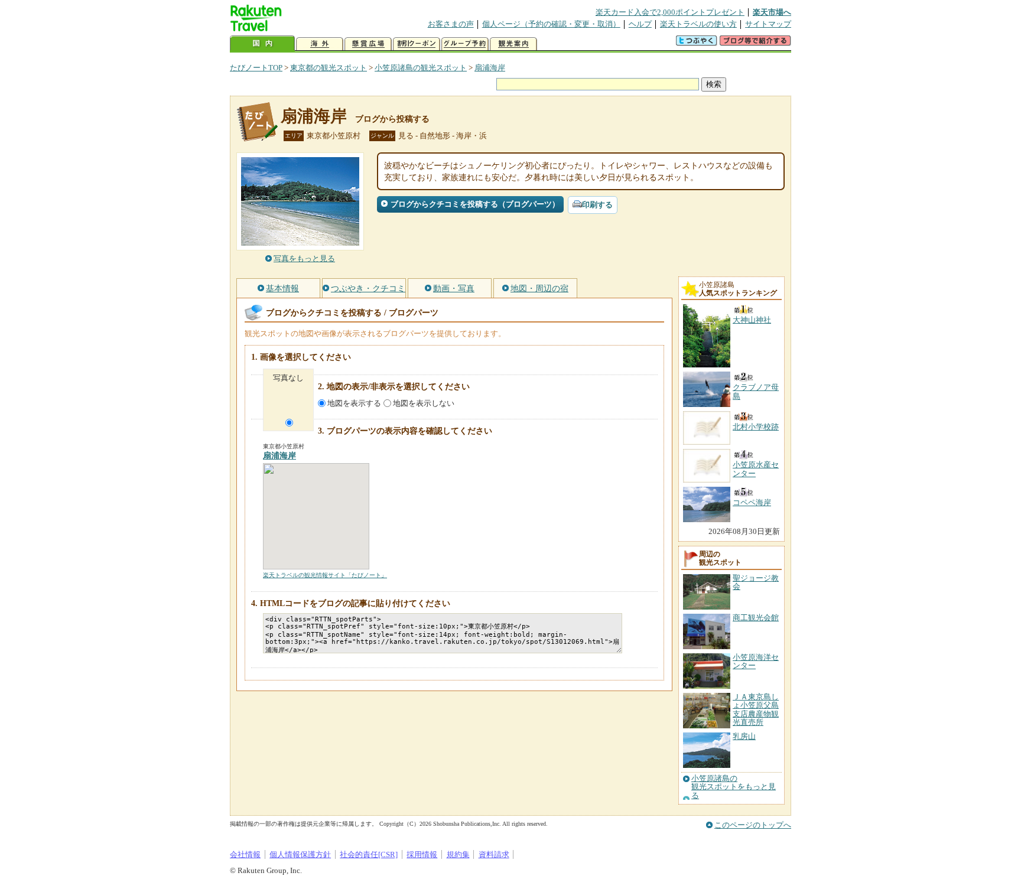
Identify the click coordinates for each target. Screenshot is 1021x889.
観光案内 (513, 44)
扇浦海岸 (489, 67)
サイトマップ (768, 23)
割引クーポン (416, 44)
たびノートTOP (256, 67)
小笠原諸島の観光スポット (421, 67)
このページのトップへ (752, 824)
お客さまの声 (451, 23)
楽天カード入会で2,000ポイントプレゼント (670, 12)
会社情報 (245, 854)
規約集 (458, 854)
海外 (319, 44)
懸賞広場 (368, 44)
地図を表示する (354, 403)
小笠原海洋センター (756, 661)
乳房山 (744, 736)
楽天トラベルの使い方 (698, 23)
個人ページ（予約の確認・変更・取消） (551, 23)
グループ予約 (465, 44)
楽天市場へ (772, 12)
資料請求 (494, 854)
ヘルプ (640, 23)
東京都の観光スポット (328, 67)
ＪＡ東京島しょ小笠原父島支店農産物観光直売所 (756, 709)
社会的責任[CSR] (369, 854)
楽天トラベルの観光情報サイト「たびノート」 (325, 575)
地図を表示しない (423, 403)
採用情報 (422, 854)
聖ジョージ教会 (756, 582)
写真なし (288, 377)
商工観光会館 (756, 617)
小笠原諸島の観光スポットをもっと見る (733, 787)
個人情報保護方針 (300, 854)
